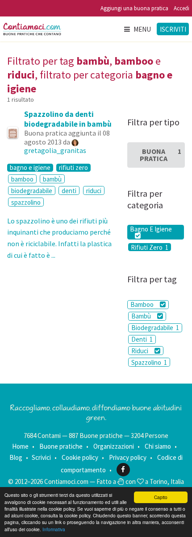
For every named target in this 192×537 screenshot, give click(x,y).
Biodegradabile (155, 327)
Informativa (53, 529)
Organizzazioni (113, 446)
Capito (160, 497)
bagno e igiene (30, 168)
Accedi (181, 8)
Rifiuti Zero (149, 247)
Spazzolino (149, 362)
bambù (52, 179)
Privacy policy (127, 457)
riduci (93, 190)
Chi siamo (158, 446)
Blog (15, 457)
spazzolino (26, 202)
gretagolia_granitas (55, 150)
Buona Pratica (160, 155)
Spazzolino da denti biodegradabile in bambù (68, 119)
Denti (142, 339)
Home (20, 446)
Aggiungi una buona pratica (134, 8)
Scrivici (41, 457)
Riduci (140, 351)
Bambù (141, 316)
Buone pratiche (61, 446)
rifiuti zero (73, 168)
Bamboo (142, 304)
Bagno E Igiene (151, 229)
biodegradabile (31, 190)
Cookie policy (80, 457)
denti (69, 190)
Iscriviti (173, 29)
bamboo (22, 179)
